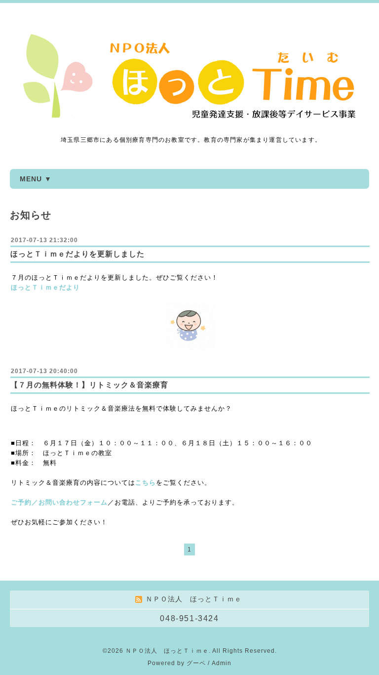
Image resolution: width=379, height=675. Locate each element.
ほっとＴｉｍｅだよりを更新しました (77, 254)
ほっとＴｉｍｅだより (45, 287)
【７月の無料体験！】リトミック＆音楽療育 (89, 384)
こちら (145, 482)
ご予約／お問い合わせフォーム (59, 502)
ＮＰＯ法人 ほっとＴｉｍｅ (167, 650)
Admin (221, 663)
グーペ (196, 663)
